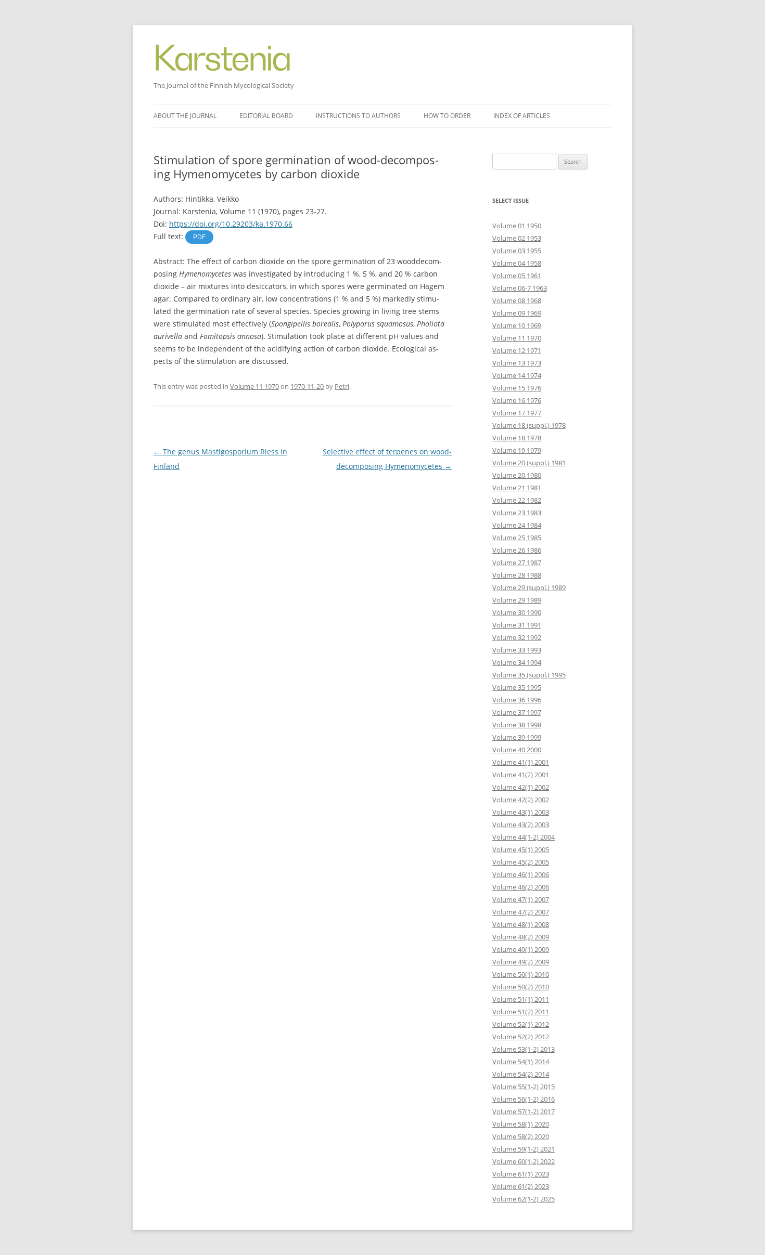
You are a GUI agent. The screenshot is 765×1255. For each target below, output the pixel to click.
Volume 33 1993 (516, 650)
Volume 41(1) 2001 (520, 762)
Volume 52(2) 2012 (520, 1036)
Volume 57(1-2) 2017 (523, 1111)
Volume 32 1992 (516, 637)
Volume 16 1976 (516, 400)
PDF (199, 237)
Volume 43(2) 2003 (520, 824)
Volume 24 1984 (516, 525)
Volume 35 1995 (516, 687)
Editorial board (266, 115)
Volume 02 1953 (516, 238)
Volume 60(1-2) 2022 (523, 1161)
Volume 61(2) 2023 (520, 1186)
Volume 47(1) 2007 (520, 899)
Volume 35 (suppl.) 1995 (529, 674)
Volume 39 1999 (516, 737)
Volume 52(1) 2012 (520, 1024)
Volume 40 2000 (516, 749)
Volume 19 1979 (516, 450)
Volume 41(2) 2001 (520, 774)
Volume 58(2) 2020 (520, 1136)
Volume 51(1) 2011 (520, 999)
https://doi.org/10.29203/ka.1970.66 (230, 224)
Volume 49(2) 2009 (520, 961)
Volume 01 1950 (516, 225)
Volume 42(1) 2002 (520, 787)
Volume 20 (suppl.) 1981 (529, 462)
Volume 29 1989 (516, 600)
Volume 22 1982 (516, 500)
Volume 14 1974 (516, 375)
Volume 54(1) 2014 (520, 1061)
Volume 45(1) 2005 (520, 849)
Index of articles (521, 115)
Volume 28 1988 (516, 575)
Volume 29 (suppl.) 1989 (529, 587)
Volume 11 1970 (254, 386)
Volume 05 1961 (516, 275)
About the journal (185, 115)
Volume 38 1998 (516, 724)
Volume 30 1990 (516, 612)
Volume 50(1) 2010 (520, 974)
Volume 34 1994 (516, 662)
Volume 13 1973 (516, 363)
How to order (447, 115)
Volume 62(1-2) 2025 (523, 1199)
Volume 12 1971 (516, 350)
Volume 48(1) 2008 (520, 924)
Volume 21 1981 (516, 487)
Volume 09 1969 (516, 313)
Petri (342, 386)
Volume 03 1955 (516, 250)
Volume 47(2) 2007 (520, 912)
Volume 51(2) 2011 (520, 1011)
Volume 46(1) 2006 (520, 874)
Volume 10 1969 (516, 325)
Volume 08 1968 (516, 300)
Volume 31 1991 (516, 625)
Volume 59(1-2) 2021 (523, 1149)
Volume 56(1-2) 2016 (523, 1099)
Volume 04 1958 (516, 263)
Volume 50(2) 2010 (520, 986)
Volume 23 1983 (516, 512)
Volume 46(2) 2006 (520, 887)
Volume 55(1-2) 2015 (523, 1086)
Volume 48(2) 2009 (520, 937)
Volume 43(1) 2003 (520, 812)
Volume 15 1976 (516, 388)
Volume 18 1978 (516, 437)
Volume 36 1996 (516, 699)
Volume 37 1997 (516, 712)
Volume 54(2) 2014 (520, 1074)
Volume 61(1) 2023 (520, 1174)
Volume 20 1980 (516, 475)
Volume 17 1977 (516, 412)
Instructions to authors (358, 115)
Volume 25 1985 (516, 537)
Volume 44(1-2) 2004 (523, 837)
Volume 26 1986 (516, 550)
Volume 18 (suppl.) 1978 (529, 425)
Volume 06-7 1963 (519, 288)
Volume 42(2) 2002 (520, 799)
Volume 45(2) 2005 (520, 862)
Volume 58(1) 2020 (520, 1124)
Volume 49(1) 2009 (520, 949)
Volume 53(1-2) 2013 (523, 1049)
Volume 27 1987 (516, 562)
